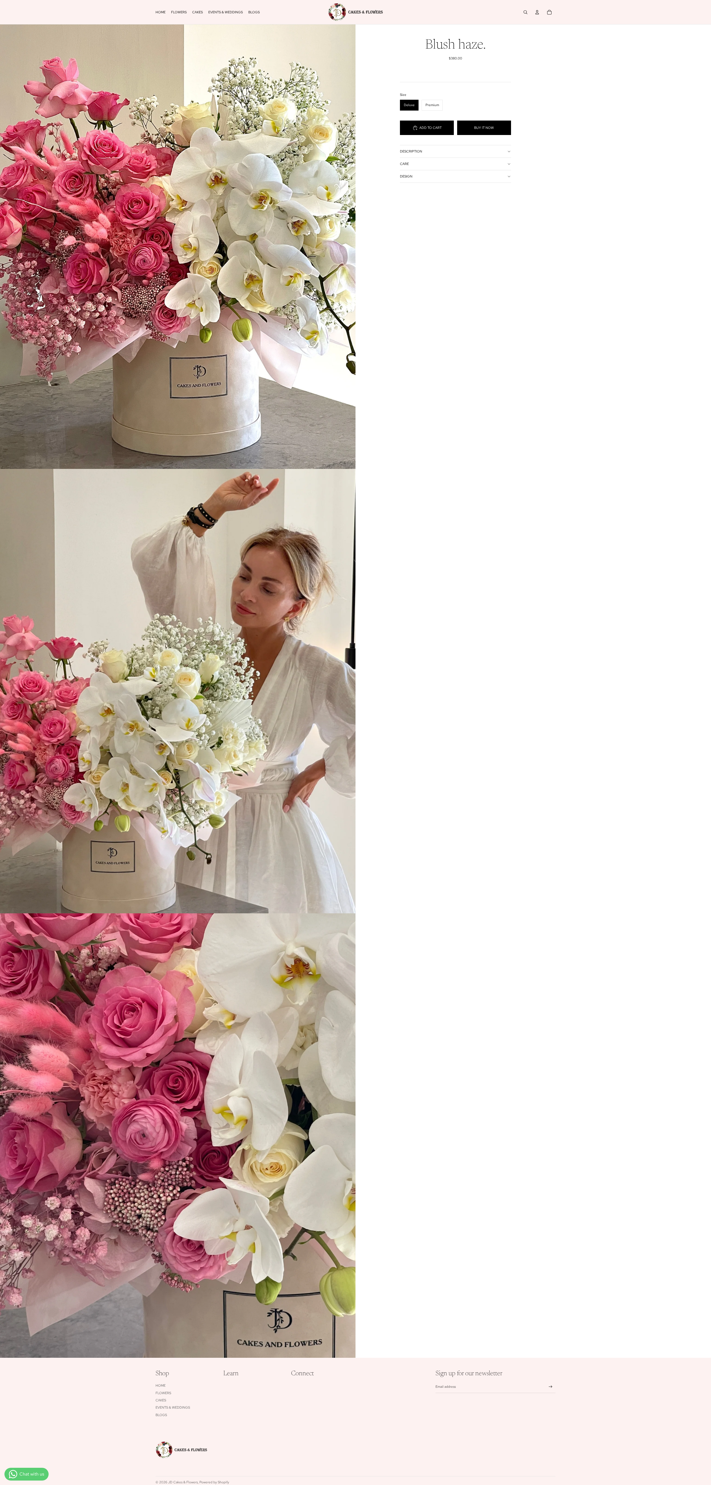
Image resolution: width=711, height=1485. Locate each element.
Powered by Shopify (214, 1482)
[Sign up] (550, 1387)
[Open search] (525, 12)
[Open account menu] (537, 12)
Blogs (161, 1415)
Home (161, 1385)
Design (406, 176)
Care (404, 164)
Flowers (163, 1393)
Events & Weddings (173, 1407)
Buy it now (484, 128)
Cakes (161, 1400)
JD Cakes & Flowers (183, 1482)
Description (411, 151)
